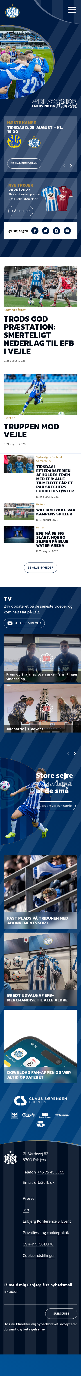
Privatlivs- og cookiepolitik (46, 1233)
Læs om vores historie (56, 805)
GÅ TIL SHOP (20, 211)
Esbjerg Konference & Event (47, 1221)
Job (26, 1210)
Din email (11, 1292)
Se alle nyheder (41, 567)
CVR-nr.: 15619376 (38, 1244)
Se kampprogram (24, 163)
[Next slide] (71, 166)
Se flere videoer (27, 623)
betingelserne (34, 1329)
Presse (28, 1198)
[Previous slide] (68, 753)
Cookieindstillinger (39, 1255)
